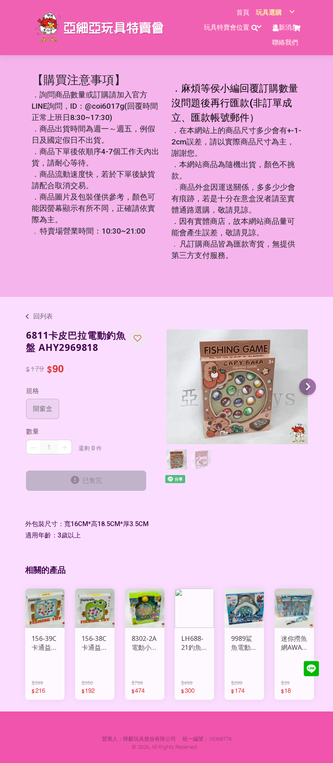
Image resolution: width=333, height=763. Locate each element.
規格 (32, 391)
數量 (32, 431)
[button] (137, 338)
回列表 (43, 316)
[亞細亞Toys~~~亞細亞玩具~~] (101, 27)
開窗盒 (42, 409)
